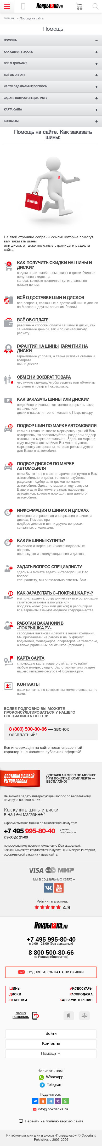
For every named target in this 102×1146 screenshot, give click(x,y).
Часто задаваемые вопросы (25, 87)
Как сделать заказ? (18, 52)
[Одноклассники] (42, 1101)
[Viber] (58, 1101)
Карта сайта (13, 110)
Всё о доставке (15, 63)
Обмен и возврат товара (44, 377)
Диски (15, 994)
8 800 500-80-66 (51, 952)
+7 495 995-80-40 (51, 939)
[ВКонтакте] (35, 1101)
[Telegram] (50, 1101)
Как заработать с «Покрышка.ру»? (55, 593)
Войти (51, 1034)
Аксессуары (81, 988)
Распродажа (81, 994)
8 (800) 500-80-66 (28, 729)
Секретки (18, 1000)
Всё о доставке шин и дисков (50, 298)
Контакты (11, 121)
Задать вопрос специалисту (25, 98)
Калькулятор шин (76, 1000)
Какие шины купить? (41, 541)
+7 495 (29, 832)
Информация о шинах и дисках (53, 511)
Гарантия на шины (38, 346)
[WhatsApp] (65, 1101)
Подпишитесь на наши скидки (55, 972)
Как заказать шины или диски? (53, 400)
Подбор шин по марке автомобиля (57, 426)
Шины (14, 988)
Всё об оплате (14, 75)
